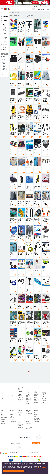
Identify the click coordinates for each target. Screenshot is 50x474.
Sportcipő (4, 42)
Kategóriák (3, 12)
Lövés (4, 36)
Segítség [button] (35, 6)
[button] (2, 8)
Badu (10, 12)
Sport (4, 25)
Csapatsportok (5, 34)
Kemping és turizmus (5, 28)
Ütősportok (4, 38)
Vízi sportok (5, 33)
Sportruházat (5, 41)
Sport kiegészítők (4, 30)
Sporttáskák (5, 37)
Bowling (4, 40)
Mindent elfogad (14, 470)
